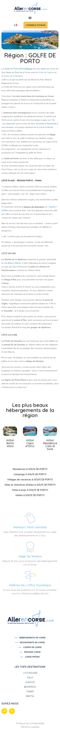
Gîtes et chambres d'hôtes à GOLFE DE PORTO (30, 484)
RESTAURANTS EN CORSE (32, 642)
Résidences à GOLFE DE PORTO (30, 469)
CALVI (30, 677)
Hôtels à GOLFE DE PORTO (30, 495)
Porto (23, 69)
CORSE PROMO (32, 657)
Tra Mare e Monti (12, 263)
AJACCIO (30, 682)
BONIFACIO (30, 686)
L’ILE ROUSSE (30, 672)
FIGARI (30, 691)
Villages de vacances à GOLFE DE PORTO (30, 479)
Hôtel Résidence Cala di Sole (50, 444)
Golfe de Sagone (46, 72)
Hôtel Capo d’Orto (29, 443)
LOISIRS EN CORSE (32, 647)
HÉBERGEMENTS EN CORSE (32, 637)
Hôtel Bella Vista (10, 443)
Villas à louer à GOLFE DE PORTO (30, 490)
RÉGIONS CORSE (32, 652)
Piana (29, 69)
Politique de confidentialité (30, 723)
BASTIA (30, 696)
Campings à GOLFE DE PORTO (30, 474)
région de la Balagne (13, 76)
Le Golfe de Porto (10, 69)
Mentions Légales (30, 726)
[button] (30, 17)
